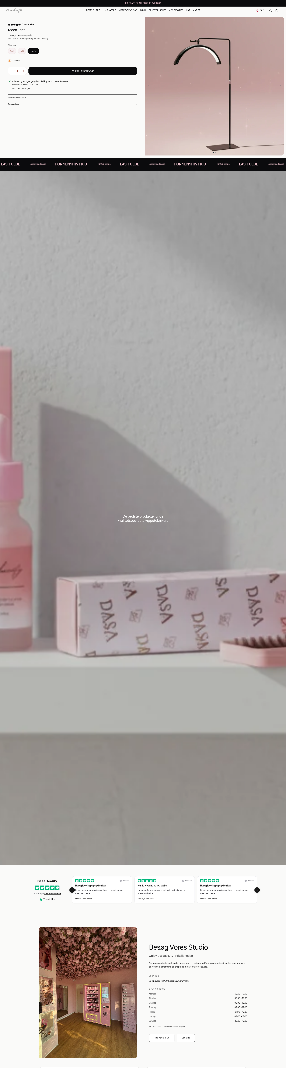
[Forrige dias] (147, 86)
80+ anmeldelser (52, 893)
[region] (164, 890)
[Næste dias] (281, 86)
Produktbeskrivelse (17, 97)
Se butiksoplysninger (21, 88)
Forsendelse (13, 104)
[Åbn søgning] (270, 10)
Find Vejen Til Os (162, 1037)
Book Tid (186, 1037)
